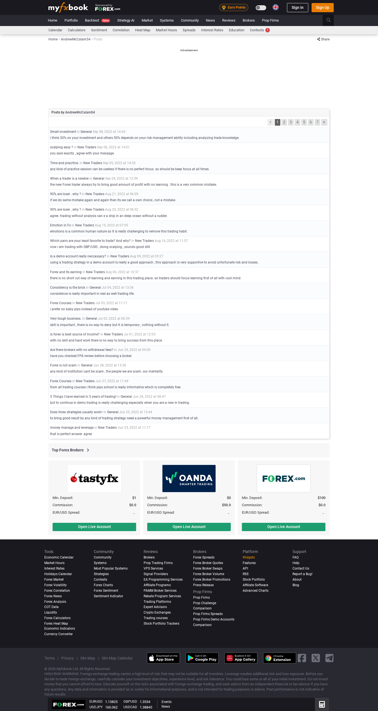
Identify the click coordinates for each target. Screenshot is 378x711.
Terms (49, 658)
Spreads (189, 30)
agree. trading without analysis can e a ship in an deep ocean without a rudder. (108, 216)
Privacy (67, 658)
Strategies (101, 574)
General (86, 132)
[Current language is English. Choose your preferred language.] (275, 7)
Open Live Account (94, 526)
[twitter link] (316, 658)
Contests (259, 30)
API (245, 568)
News (210, 20)
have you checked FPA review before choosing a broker (91, 356)
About (297, 579)
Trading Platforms (157, 602)
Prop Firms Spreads (208, 614)
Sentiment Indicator (108, 596)
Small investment (63, 132)
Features (249, 563)
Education (236, 30)
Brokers (249, 20)
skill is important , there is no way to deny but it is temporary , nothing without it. (109, 325)
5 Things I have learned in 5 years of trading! (83, 397)
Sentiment (99, 30)
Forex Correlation (57, 591)
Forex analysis (55, 602)
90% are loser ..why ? (65, 194)
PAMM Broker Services (160, 591)
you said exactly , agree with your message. (82, 153)
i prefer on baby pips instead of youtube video (84, 309)
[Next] (324, 122)
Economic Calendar (59, 557)
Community (190, 20)
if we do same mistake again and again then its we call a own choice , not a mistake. (113, 200)
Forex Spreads (203, 557)
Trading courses (156, 618)
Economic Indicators (59, 629)
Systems (167, 20)
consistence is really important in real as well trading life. (92, 294)
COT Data (51, 607)
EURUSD (96, 701)
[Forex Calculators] (322, 704)
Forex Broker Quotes (208, 563)
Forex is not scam (63, 365)
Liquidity (50, 613)
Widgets (249, 557)
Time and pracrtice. (65, 163)
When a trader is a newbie (69, 178)
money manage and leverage (72, 428)
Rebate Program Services (162, 596)
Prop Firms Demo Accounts (213, 620)
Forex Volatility (55, 585)
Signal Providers (156, 574)
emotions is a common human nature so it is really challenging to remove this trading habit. (119, 231)
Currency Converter (58, 634)
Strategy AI (125, 20)
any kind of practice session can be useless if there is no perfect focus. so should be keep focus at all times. (129, 169)
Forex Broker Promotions (211, 579)
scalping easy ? (61, 147)
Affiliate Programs (157, 585)
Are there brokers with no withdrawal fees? (81, 350)
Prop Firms (270, 20)
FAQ (295, 557)
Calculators (77, 30)
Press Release (203, 585)
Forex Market (54, 579)
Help (295, 563)
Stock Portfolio (254, 579)
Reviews (228, 20)
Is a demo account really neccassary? (78, 256)
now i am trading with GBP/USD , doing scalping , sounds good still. (100, 247)
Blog (295, 585)
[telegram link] (329, 658)
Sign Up (322, 7)
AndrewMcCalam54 (80, 112)
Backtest (97, 20)
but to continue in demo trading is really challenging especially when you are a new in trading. (120, 403)
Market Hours (166, 30)
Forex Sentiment (106, 591)
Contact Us (300, 568)
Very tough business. (65, 318)
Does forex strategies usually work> (76, 412)
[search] (332, 20)
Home (52, 20)
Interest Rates (212, 30)
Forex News (53, 596)
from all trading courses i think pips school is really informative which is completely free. (115, 387)
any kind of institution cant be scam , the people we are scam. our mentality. (106, 371)
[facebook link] (302, 658)
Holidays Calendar (58, 574)
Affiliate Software (255, 585)
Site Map (87, 658)
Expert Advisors (155, 607)
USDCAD (130, 707)
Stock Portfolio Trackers (161, 624)
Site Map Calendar (117, 658)
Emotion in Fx (61, 225)
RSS (245, 574)
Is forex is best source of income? (75, 334)
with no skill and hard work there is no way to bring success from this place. (106, 340)
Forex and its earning (66, 272)
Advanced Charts (255, 591)
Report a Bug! (302, 574)
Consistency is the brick (67, 287)
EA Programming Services (163, 579)
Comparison (202, 625)
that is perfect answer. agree (71, 434)
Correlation (121, 30)
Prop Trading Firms (158, 563)
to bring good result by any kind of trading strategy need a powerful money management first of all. (124, 418)
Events (167, 702)
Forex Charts (103, 585)
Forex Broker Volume (208, 574)
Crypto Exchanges (157, 613)
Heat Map (142, 30)
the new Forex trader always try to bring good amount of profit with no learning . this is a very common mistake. (133, 185)
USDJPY (96, 707)
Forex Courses (60, 303)
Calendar (55, 30)
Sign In (298, 7)
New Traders (86, 147)
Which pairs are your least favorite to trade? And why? (90, 241)
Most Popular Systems (111, 568)
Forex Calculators (57, 618)
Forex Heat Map (56, 624)
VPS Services (153, 568)
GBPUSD (130, 701)
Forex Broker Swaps (207, 568)
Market (147, 20)
